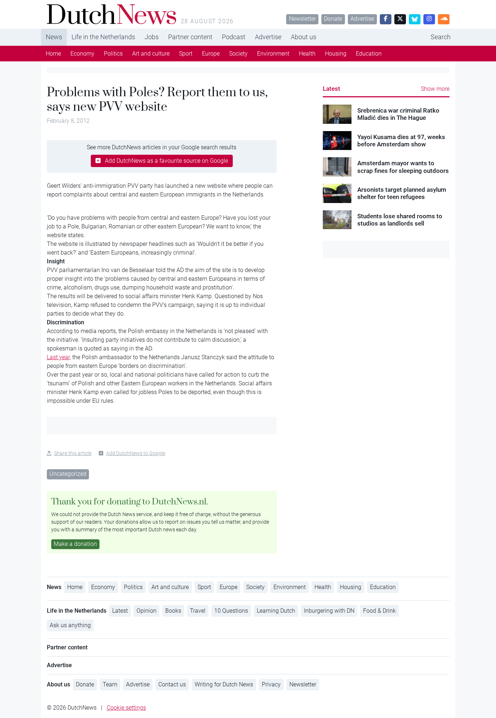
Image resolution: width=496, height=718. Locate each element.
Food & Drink (379, 610)
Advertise (362, 18)
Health (307, 53)
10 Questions (231, 610)
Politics (113, 53)
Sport (185, 53)
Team (110, 684)
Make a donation (75, 543)
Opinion (146, 610)
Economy (82, 53)
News (54, 37)
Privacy (271, 684)
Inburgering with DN (329, 610)
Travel (198, 610)
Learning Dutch (276, 610)
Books (173, 610)
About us (303, 37)
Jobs (152, 37)
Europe (211, 53)
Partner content (190, 37)
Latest (331, 88)
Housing (335, 53)
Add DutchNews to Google (135, 453)
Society (238, 53)
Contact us (172, 684)
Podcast (233, 37)
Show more (435, 88)
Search (441, 37)
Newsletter (302, 18)
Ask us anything (70, 625)
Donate (333, 18)
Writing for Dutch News (224, 684)
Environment (273, 53)
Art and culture (151, 53)
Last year (58, 357)
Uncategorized (67, 473)
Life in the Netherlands (103, 37)
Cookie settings (126, 707)
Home (53, 53)
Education (369, 53)
